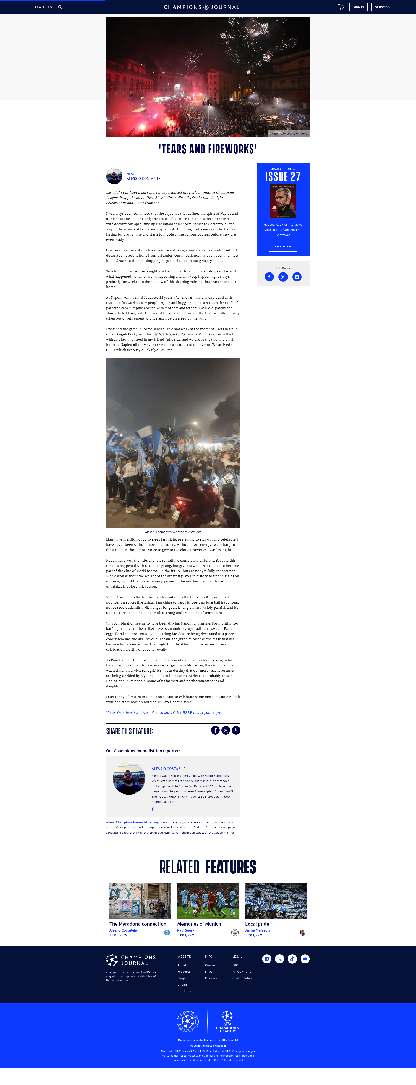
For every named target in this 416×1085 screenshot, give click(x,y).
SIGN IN (358, 7)
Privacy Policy (242, 971)
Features (184, 971)
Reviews (211, 978)
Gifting (183, 984)
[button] (26, 7)
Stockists (184, 991)
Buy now (283, 246)
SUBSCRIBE (383, 7)
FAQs (209, 971)
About (182, 965)
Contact (211, 965)
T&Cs (236, 965)
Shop (181, 978)
